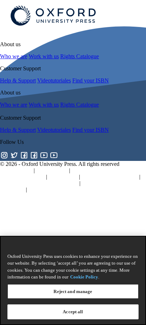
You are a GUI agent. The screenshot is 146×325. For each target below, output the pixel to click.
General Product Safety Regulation (39, 183)
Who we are (13, 56)
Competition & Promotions (58, 189)
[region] (73, 280)
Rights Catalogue (79, 56)
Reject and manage (73, 291)
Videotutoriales (54, 80)
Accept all (73, 311)
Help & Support (18, 80)
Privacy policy (16, 170)
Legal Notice (63, 177)
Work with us (44, 56)
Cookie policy (52, 170)
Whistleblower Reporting (110, 177)
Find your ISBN (90, 80)
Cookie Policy (84, 277)
